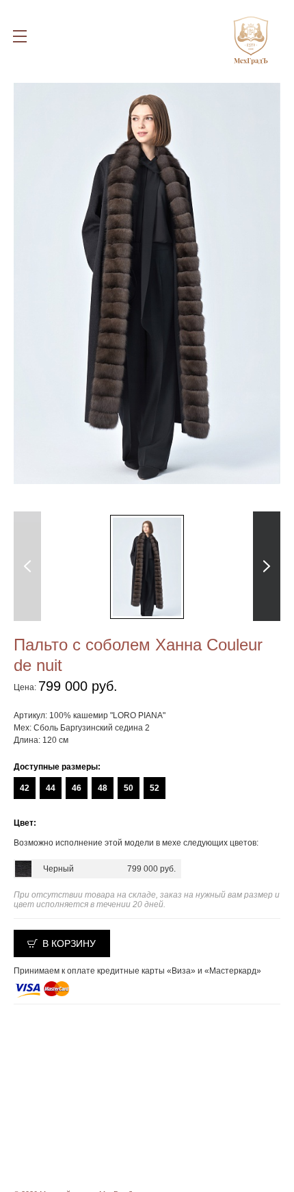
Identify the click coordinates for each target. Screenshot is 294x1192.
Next (267, 566)
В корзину (69, 943)
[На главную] (250, 36)
